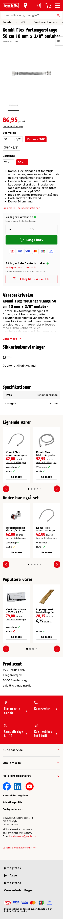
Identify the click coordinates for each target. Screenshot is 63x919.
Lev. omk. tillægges (13, 126)
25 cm (8, 162)
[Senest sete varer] (59, 41)
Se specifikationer (29, 208)
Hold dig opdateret (17, 775)
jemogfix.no (12, 883)
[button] (28, 489)
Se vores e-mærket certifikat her (19, 847)
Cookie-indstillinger (18, 890)
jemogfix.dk (12, 868)
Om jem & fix (12, 763)
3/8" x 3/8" (11, 147)
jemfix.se (10, 875)
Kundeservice (13, 750)
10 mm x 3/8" (36, 139)
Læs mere (9, 208)
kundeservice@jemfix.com (23, 836)
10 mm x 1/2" (12, 139)
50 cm (22, 162)
